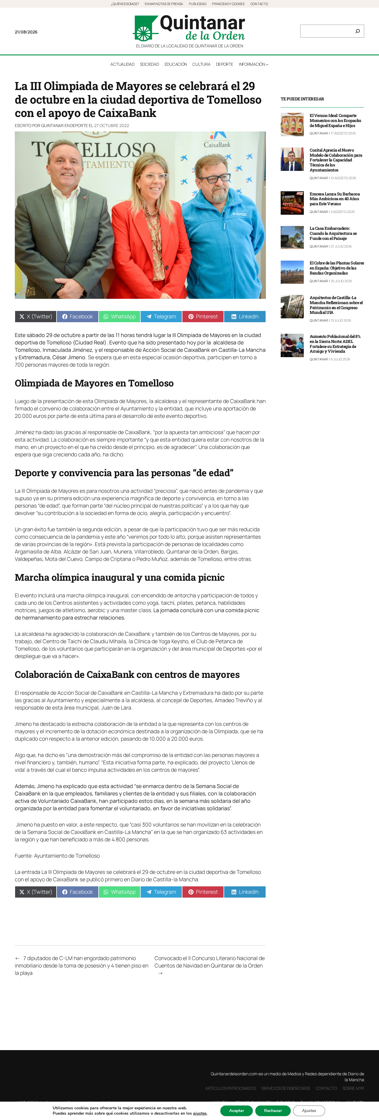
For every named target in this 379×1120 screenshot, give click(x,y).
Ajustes (309, 1110)
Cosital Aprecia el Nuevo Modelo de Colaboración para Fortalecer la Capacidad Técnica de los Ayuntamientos (336, 159)
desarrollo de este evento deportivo (163, 415)
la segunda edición (98, 529)
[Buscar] (358, 31)
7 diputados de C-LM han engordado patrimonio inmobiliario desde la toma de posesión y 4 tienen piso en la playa (81, 965)
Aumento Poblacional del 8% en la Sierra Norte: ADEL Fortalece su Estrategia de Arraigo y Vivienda (335, 344)
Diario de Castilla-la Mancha (164, 879)
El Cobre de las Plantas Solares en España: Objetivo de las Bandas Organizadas (337, 268)
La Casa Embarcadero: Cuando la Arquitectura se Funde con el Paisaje (333, 233)
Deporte (79, 125)
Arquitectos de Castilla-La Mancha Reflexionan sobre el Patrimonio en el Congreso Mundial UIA (336, 305)
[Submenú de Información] (267, 64)
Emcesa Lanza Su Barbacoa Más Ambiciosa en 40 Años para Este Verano (335, 198)
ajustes (200, 1113)
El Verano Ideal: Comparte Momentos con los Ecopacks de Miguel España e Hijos (335, 120)
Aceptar (236, 1110)
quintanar (52, 125)
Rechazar (273, 1110)
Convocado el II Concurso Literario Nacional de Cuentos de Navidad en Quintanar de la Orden (210, 961)
